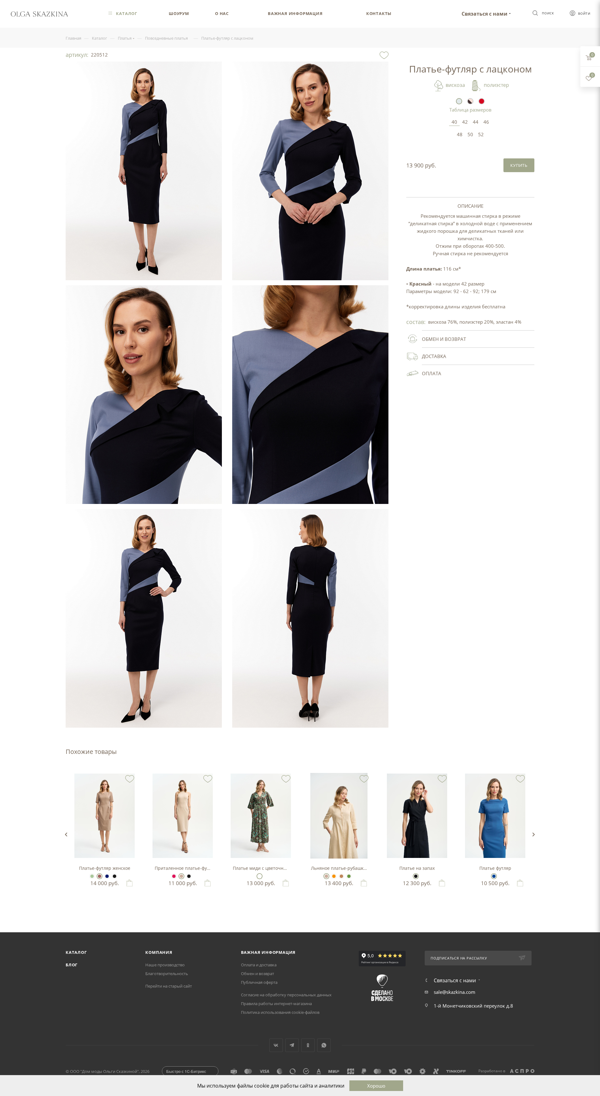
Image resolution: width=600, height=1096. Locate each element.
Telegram (292, 1045)
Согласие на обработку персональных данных (286, 995)
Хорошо (376, 1086)
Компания (158, 952)
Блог (72, 965)
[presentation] (66, 834)
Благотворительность (166, 973)
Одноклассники (308, 1045)
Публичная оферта (259, 982)
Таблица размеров (470, 110)
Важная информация (268, 952)
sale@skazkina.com (454, 992)
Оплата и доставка (259, 965)
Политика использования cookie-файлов (280, 1012)
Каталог (76, 952)
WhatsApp (324, 1045)
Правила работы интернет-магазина (276, 1003)
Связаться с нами (485, 13)
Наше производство (165, 965)
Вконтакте (276, 1045)
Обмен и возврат (257, 973)
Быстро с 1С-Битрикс (186, 1071)
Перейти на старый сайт (168, 986)
